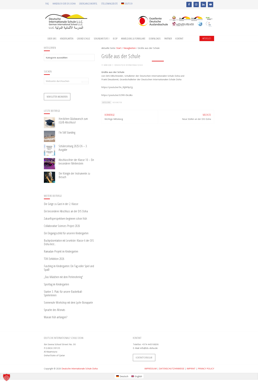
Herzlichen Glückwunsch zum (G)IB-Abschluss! (73, 120)
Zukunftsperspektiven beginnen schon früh (65, 219)
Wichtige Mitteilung (114, 119)
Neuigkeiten (117, 102)
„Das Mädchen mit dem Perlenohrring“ (63, 277)
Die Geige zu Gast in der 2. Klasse (61, 204)
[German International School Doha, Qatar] (66, 28)
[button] (6, 377)
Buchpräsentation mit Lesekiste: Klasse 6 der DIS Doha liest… (69, 242)
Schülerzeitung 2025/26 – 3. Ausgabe (73, 148)
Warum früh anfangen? (55, 317)
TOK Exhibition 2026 (54, 259)
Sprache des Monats (54, 310)
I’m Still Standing (67, 132)
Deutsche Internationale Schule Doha (80, 368)
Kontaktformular (144, 357)
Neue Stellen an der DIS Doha (196, 119)
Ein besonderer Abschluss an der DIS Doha (66, 211)
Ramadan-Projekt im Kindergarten (61, 251)
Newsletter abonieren (57, 96)
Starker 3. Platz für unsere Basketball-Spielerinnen (63, 293)
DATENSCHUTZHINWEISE (171, 368)
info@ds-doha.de (149, 347)
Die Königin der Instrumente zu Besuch (74, 175)
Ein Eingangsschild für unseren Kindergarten (66, 233)
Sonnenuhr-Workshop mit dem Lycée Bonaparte (68, 302)
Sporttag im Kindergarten (56, 284)
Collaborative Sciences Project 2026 (62, 226)
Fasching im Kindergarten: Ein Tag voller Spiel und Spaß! (69, 268)
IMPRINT (191, 368)
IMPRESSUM (150, 368)
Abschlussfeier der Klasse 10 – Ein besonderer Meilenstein (76, 161)
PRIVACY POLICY (206, 368)
